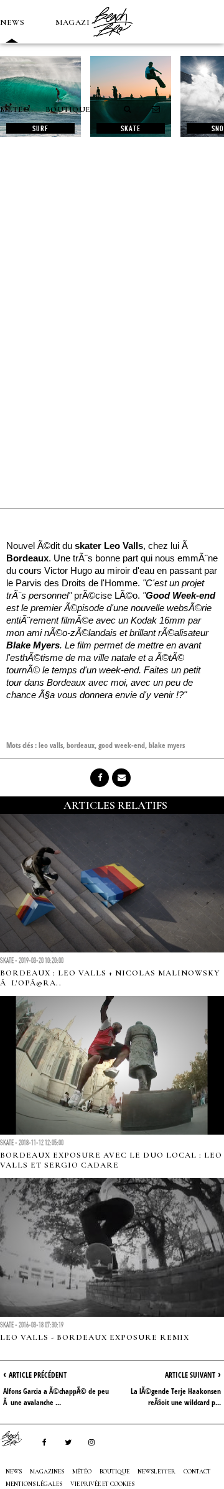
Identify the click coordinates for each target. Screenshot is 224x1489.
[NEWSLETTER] (156, 109)
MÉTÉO (15, 109)
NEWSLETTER (156, 1471)
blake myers (167, 745)
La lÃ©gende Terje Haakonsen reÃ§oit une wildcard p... (176, 1397)
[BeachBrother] (112, 40)
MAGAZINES (80, 22)
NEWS (12, 22)
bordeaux (81, 745)
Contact (197, 1471)
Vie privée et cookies (102, 1484)
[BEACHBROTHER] (17, 1438)
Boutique (68, 109)
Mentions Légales (34, 1484)
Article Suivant (190, 1375)
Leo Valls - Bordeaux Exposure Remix (94, 1337)
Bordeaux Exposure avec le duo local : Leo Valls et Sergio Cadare (111, 1160)
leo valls (51, 745)
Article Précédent (38, 1375)
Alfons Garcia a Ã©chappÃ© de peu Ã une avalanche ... (56, 1397)
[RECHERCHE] (128, 109)
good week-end (121, 745)
